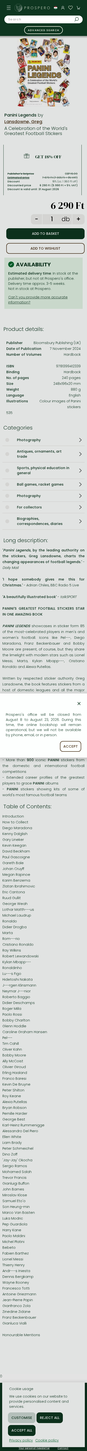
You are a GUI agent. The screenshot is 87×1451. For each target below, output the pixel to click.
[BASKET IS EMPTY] (78, 8)
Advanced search (43, 30)
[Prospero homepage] (18, 8)
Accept (70, 746)
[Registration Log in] (63, 7)
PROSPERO (37, 8)
